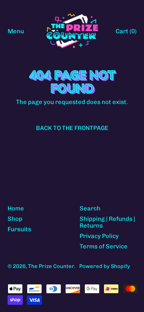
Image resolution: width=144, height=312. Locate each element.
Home (16, 208)
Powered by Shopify (104, 266)
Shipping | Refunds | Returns (107, 222)
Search (90, 208)
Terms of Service (104, 246)
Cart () (125, 33)
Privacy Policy (99, 236)
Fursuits (19, 229)
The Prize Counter (51, 266)
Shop (15, 218)
